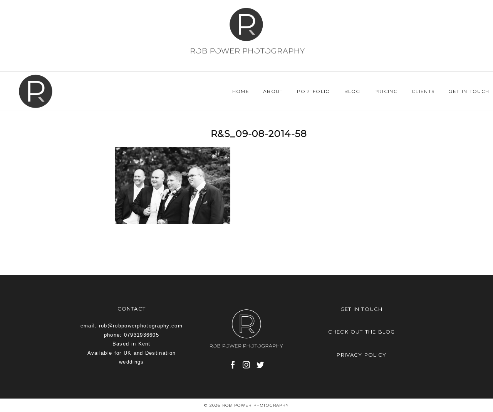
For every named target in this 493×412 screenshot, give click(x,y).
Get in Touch (468, 91)
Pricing (386, 91)
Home (240, 91)
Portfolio (313, 91)
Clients (423, 91)
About (273, 91)
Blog (352, 91)
